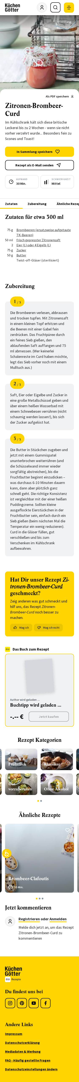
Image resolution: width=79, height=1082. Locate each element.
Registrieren (29, 918)
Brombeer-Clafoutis (28, 879)
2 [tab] (41, 801)
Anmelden (58, 918)
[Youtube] (34, 1003)
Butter (21, 255)
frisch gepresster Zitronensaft (38, 240)
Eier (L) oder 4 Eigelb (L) (33, 245)
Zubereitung (37, 204)
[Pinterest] (22, 1003)
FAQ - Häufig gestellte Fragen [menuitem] (27, 1060)
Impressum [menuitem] (13, 1034)
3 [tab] (42, 898)
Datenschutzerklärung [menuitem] (22, 1042)
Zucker (21, 250)
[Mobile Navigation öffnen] (69, 8)
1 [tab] (38, 801)
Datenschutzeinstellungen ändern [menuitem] (31, 1069)
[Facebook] (45, 1003)
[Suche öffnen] (55, 7)
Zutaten (11, 204)
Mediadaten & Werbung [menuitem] (23, 1051)
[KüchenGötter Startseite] (12, 7)
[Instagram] (10, 1003)
